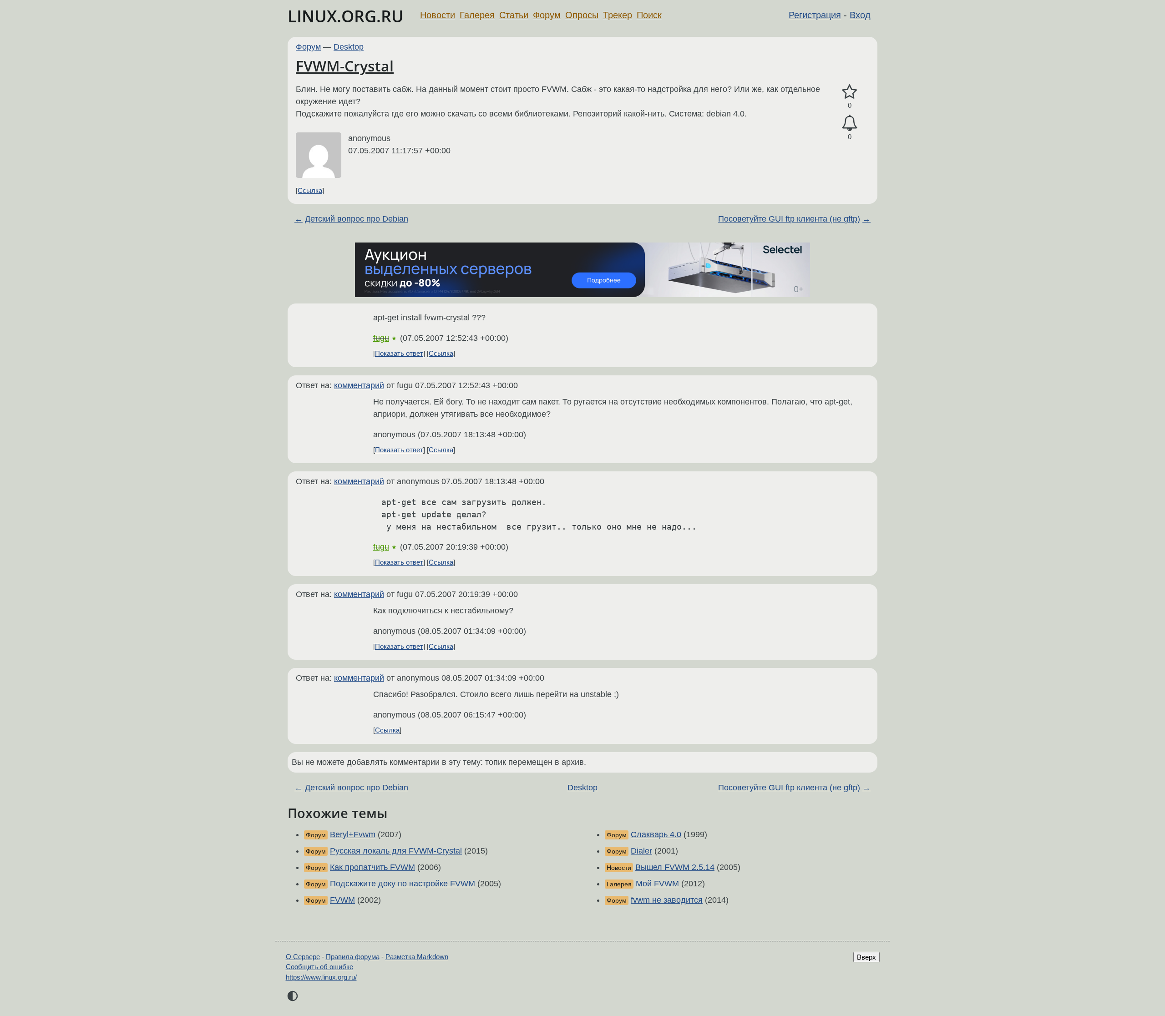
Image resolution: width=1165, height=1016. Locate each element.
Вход (860, 15)
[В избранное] (849, 92)
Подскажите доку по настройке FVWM (402, 883)
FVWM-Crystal (345, 66)
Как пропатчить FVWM (372, 867)
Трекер (617, 15)
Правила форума (353, 956)
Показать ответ (399, 353)
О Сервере (303, 956)
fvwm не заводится (667, 900)
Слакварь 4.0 (656, 834)
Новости (437, 15)
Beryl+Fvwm (352, 834)
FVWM (342, 900)
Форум (547, 15)
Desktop (349, 46)
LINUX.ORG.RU (346, 16)
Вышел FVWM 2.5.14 (674, 867)
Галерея (477, 15)
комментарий (359, 385)
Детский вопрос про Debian (356, 218)
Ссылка (310, 190)
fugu (381, 338)
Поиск (649, 15)
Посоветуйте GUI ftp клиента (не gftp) (789, 218)
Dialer (641, 850)
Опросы (581, 15)
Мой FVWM (657, 883)
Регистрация (815, 15)
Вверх (866, 957)
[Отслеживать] (849, 123)
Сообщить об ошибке (319, 967)
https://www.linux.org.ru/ (321, 977)
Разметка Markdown (416, 956)
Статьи (513, 15)
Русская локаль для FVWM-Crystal (396, 850)
